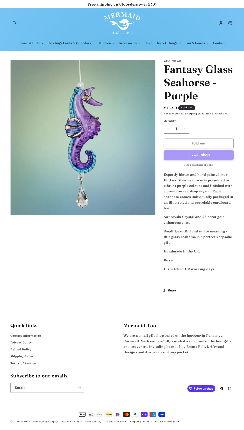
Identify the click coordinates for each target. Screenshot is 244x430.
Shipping (191, 113)
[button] (14, 23)
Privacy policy (92, 421)
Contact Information (25, 335)
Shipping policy (139, 421)
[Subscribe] (79, 388)
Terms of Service (23, 363)
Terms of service (115, 421)
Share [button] (171, 290)
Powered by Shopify (45, 421)
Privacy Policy (21, 342)
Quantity (170, 120)
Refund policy (70, 421)
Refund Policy (20, 349)
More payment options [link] (198, 164)
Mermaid (26, 421)
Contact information (166, 421)
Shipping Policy (22, 356)
